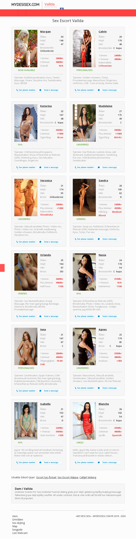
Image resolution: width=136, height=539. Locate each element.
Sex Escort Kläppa (68, 477)
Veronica (46, 180)
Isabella (45, 403)
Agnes (103, 329)
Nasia (102, 254)
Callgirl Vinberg (88, 477)
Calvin (103, 31)
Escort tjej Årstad (46, 477)
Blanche (104, 403)
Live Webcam (20, 533)
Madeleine (105, 105)
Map (14, 526)
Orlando (45, 254)
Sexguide (17, 529)
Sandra (103, 180)
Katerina (46, 105)
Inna (43, 329)
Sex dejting (18, 523)
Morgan (45, 31)
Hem (15, 516)
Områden (17, 519)
